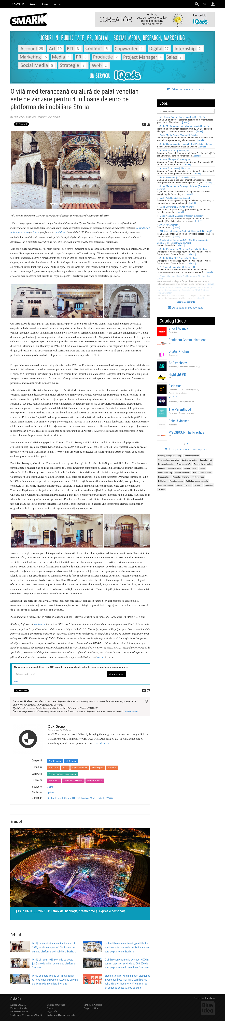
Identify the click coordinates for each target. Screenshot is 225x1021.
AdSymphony (178, 363)
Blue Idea (210, 998)
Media (93, 798)
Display (50, 798)
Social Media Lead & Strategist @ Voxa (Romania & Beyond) (183, 187)
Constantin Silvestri (73, 780)
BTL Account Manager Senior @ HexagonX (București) (185, 231)
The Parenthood (180, 409)
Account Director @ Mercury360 (174, 150)
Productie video (198, 476)
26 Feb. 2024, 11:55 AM (23, 116)
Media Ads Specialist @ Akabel (174, 197)
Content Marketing (189, 459)
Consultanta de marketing (189, 366)
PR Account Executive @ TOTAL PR (177, 266)
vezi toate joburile (186, 301)
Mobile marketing (165, 472)
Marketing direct (191, 389)
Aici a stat (53, 767)
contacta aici (131, 711)
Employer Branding (165, 464)
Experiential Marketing (178, 393)
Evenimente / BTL (176, 389)
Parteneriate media (19, 1011)
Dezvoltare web (206, 459)
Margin (85, 798)
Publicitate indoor (176, 481)
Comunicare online (176, 355)
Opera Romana (79, 767)
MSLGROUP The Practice (186, 432)
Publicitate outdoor (165, 485)
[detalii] (185, 122)
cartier (100, 657)
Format (59, 798)
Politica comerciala (56, 1004)
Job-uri (56, 4)
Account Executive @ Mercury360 (175, 168)
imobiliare (60, 232)
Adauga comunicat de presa (187, 89)
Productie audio (205, 472)
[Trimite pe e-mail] (148, 124)
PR (170, 343)
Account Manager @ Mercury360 (175, 159)
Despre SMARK (18, 1004)
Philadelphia (97, 767)
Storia (35, 232)
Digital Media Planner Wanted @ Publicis (178, 135)
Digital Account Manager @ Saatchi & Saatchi (181, 215)
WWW (109, 798)
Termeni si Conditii (93, 1004)
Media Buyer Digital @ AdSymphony (176, 206)
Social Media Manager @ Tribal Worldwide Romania (184, 126)
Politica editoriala (18, 1008)
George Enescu (94, 780)
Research (198, 485)
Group (67, 798)
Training (161, 489)
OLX (65, 767)
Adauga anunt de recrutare (187, 307)
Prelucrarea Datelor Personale (61, 1014)
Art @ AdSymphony (169, 224)
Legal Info (52, 1011)
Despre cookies (91, 1008)
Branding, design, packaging (169, 455)
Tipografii (208, 485)
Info (16, 681)
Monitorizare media (182, 472)
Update (42, 116)
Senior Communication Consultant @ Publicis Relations (185, 143)
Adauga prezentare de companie (187, 449)
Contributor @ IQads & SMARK (26, 1014)
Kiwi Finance (55, 760)
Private (101, 798)
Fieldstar (175, 386)
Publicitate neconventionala (197, 481)
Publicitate (173, 332)
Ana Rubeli (54, 780)
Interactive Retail (174, 468)
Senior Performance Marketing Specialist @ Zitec (183, 249)
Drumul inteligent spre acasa (62, 774)
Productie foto (163, 476)
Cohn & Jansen (179, 421)
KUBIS (173, 398)
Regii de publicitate (186, 413)
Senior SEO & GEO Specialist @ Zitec (178, 258)
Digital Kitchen (179, 351)
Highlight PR (177, 374)
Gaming (161, 468)
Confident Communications (187, 340)
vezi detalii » (102, 743)
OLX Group (54, 116)
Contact (50, 1008)
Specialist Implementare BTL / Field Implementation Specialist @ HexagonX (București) (183, 241)
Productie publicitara (180, 476)
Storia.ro (112, 767)
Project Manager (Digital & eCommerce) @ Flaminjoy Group (183, 277)
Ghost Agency (178, 328)
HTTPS (76, 798)
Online (50, 786)
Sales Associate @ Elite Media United (177, 177)
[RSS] (144, 124)
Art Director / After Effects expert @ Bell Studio (182, 117)
